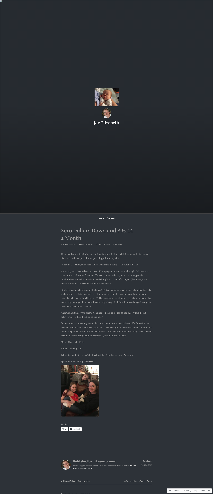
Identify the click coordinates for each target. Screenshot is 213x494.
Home (101, 218)
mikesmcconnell (69, 244)
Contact (111, 218)
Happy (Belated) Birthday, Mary (75, 481)
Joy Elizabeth (106, 123)
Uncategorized (87, 244)
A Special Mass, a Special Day (137, 481)
